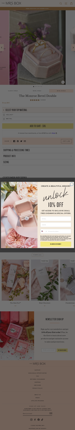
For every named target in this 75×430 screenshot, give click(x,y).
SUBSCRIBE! (55, 244)
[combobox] (44, 231)
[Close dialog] (71, 184)
